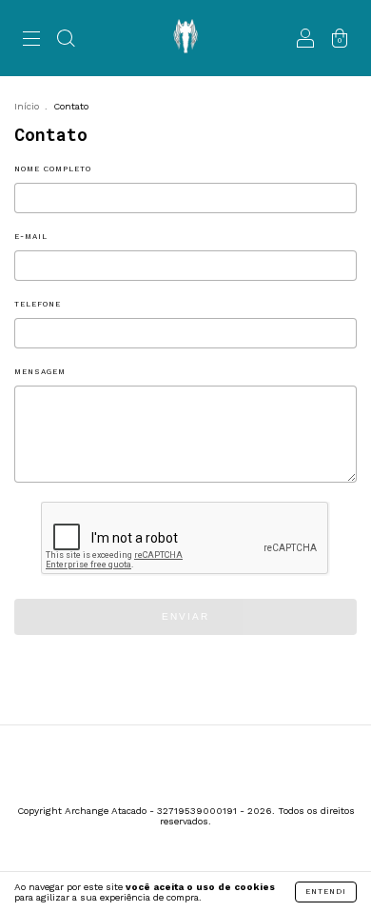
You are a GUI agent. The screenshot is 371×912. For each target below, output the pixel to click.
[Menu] (31, 41)
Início (26, 106)
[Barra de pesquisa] (65, 41)
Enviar (185, 616)
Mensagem (40, 371)
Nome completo (52, 169)
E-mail (31, 236)
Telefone (37, 304)
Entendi (325, 891)
